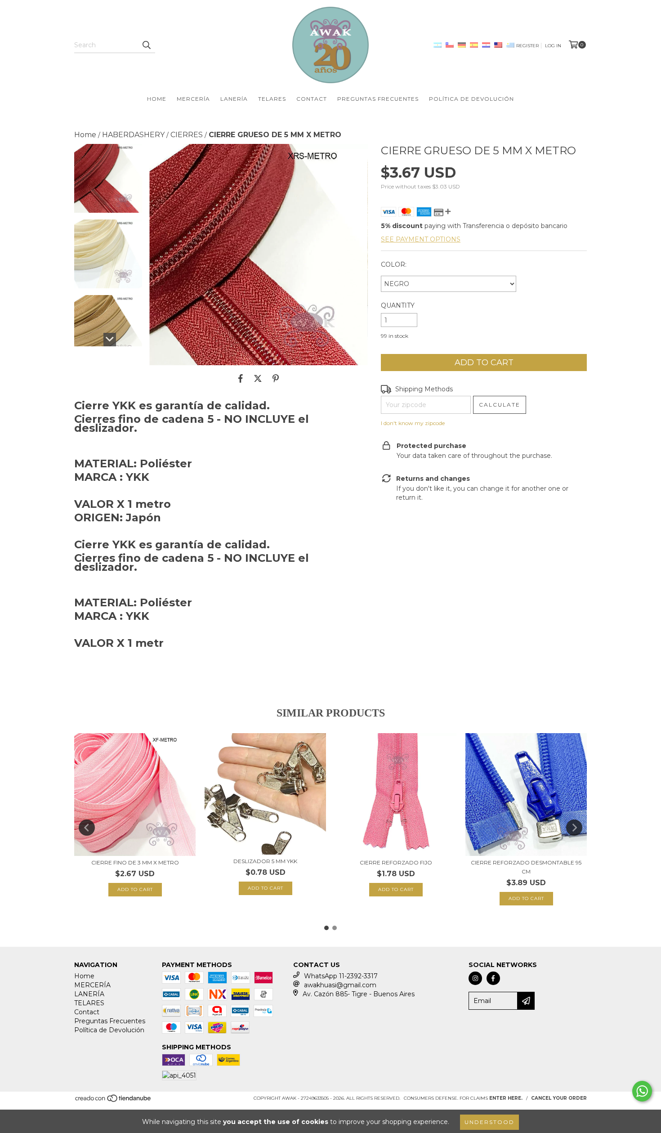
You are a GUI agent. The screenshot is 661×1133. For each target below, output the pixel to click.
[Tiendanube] (113, 1101)
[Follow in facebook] (493, 978)
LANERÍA (234, 98)
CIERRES (186, 134)
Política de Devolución (471, 98)
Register (527, 46)
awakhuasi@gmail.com (340, 985)
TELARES (272, 98)
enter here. (506, 1098)
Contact (311, 98)
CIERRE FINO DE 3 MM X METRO (135, 862)
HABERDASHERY (133, 134)
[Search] (146, 45)
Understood (489, 1122)
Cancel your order (559, 1098)
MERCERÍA (193, 98)
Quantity (398, 305)
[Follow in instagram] (475, 978)
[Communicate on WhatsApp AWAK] (642, 1091)
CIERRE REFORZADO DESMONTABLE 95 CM (526, 867)
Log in (553, 46)
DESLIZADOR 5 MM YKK (265, 861)
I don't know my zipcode (413, 423)
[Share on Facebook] (240, 378)
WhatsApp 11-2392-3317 (341, 976)
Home (156, 98)
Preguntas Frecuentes (378, 98)
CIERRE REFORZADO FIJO (396, 862)
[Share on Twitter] (258, 378)
